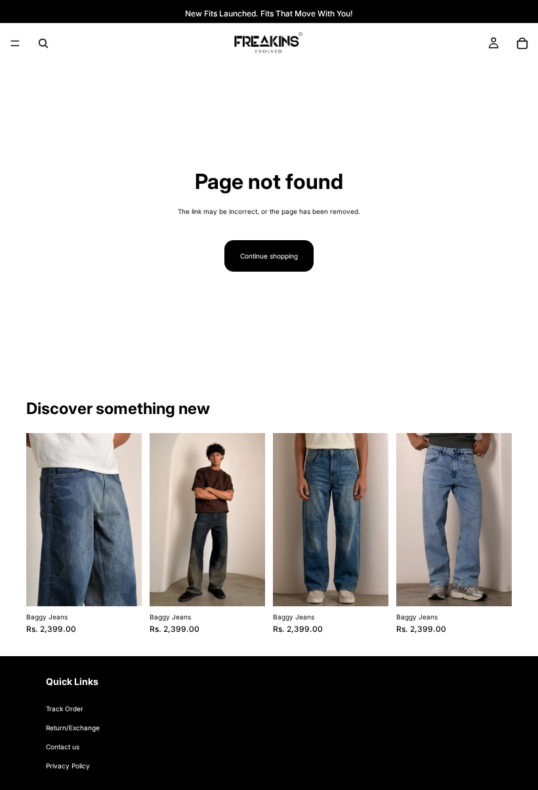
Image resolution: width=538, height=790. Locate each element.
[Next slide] (127, 519)
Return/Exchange (73, 728)
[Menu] (15, 43)
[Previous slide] (40, 519)
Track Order (64, 709)
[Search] (43, 43)
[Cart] (522, 43)
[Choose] (121, 586)
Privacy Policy (68, 766)
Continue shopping (269, 256)
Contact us (62, 747)
